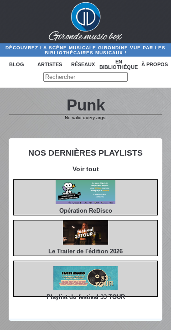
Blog (16, 64)
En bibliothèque (118, 64)
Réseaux (83, 64)
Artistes (49, 64)
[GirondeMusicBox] (85, 21)
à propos (154, 64)
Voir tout (86, 169)
